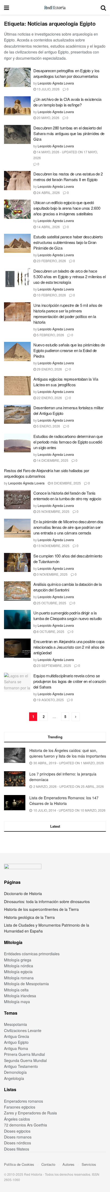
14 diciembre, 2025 (52, 460)
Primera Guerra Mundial (24, 1054)
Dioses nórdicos (17, 1142)
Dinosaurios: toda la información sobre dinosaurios (47, 901)
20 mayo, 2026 (47, 117)
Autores (68, 1164)
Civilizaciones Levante (22, 1030)
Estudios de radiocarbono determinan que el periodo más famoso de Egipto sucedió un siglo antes (68, 441)
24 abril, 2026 (48, 192)
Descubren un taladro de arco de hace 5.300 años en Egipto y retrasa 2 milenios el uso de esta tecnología (69, 276)
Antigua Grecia (16, 1036)
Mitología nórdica (18, 965)
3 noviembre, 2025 (52, 574)
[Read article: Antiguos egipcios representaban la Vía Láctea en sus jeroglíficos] (17, 385)
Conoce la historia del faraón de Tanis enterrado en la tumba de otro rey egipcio (67, 495)
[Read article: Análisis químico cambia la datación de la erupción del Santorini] (17, 591)
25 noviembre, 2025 (52, 511)
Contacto (48, 1164)
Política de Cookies (19, 1164)
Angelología (14, 1078)
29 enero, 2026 (49, 369)
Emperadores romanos (23, 1101)
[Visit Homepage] (55, 7)
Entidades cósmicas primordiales (32, 953)
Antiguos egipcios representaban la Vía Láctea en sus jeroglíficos (65, 381)
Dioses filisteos (16, 1149)
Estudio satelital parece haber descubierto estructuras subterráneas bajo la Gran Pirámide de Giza (68, 242)
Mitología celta (16, 989)
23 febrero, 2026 (51, 260)
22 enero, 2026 (49, 397)
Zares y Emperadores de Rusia (30, 1112)
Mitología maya (17, 1001)
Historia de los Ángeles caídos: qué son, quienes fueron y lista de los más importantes (67, 753)
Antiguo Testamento (21, 1066)
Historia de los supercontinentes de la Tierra (41, 909)
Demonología (15, 1072)
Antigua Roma (16, 1048)
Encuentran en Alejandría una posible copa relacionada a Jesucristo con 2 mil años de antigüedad (68, 647)
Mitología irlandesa (20, 995)
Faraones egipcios (19, 1107)
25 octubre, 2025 (51, 603)
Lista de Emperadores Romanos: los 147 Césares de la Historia (64, 800)
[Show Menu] (6, 7)
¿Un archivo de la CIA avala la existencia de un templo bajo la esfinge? (67, 102)
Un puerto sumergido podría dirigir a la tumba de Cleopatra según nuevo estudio (67, 615)
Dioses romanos (18, 1137)
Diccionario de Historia (23, 893)
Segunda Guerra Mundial (25, 1060)
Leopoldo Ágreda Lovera (56, 83)
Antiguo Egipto (16, 1042)
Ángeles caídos (17, 1119)
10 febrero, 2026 (51, 295)
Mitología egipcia (18, 971)
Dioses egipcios (17, 1131)
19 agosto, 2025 (50, 699)
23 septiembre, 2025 (53, 665)
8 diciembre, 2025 (65, 483)
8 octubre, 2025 (50, 631)
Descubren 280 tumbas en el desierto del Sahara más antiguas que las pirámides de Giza (68, 133)
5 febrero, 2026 (50, 335)
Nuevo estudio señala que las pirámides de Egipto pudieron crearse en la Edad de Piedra (69, 350)
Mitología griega (17, 959)
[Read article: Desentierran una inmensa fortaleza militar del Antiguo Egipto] (17, 414)
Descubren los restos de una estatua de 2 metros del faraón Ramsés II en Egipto (68, 176)
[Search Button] (103, 7)
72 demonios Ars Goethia (25, 1125)
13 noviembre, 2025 (52, 545)
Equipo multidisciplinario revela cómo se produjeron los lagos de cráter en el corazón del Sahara (69, 681)
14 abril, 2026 (48, 226)
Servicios (89, 1164)
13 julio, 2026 (48, 89)
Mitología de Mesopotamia (26, 983)
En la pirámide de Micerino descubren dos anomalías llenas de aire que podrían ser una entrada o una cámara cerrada (68, 527)
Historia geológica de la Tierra (29, 917)
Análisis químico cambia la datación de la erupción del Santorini (67, 587)
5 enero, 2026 (48, 426)
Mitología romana (19, 977)
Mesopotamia (15, 1024)
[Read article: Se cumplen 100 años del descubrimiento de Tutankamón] (17, 562)
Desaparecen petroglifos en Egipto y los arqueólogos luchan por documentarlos (66, 73)
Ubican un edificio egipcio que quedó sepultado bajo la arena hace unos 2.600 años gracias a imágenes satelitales (66, 208)
